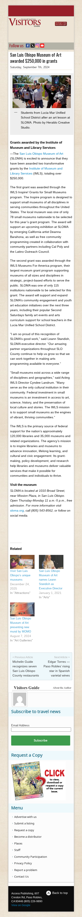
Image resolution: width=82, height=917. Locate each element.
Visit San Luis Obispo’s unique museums (20, 575)
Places (18, 843)
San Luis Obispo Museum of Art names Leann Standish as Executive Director (50, 579)
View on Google (20, 905)
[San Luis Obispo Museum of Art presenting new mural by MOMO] (22, 609)
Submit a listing (24, 823)
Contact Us (21, 876)
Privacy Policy (23, 863)
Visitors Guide (26, 687)
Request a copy (24, 830)
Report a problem (25, 870)
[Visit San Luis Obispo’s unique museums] (22, 562)
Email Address (20, 725)
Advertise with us (25, 817)
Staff (17, 850)
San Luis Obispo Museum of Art (41, 153)
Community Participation (30, 857)
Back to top (60, 893)
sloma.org (17, 510)
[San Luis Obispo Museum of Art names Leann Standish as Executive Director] (51, 562)
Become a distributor (28, 837)
